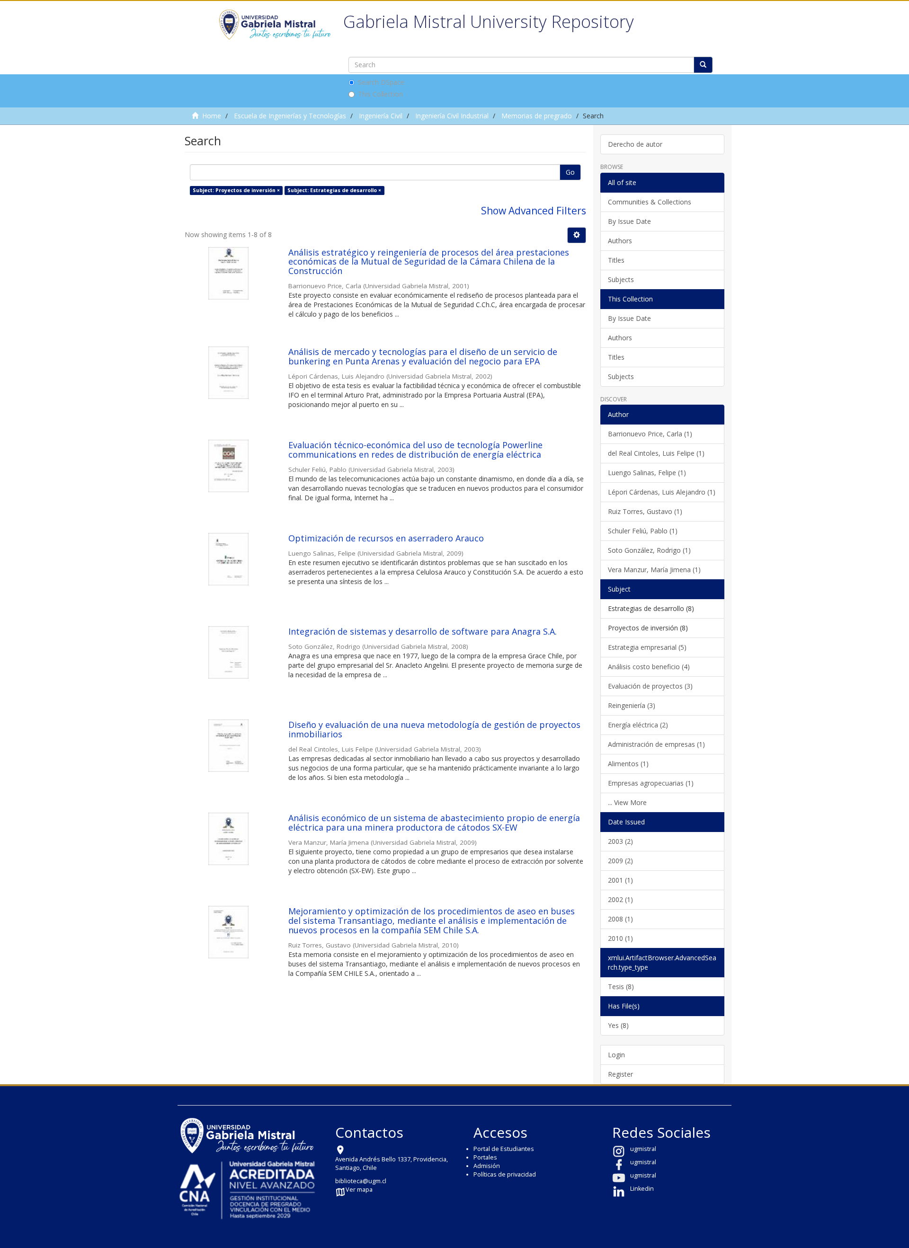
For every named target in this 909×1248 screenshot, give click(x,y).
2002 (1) (620, 899)
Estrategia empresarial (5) (647, 647)
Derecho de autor (635, 144)
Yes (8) (618, 1025)
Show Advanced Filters (533, 210)
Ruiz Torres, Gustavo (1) (645, 511)
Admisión (486, 1166)
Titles (616, 260)
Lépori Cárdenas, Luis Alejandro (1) (661, 491)
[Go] (703, 65)
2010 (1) (620, 938)
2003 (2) (620, 841)
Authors (620, 240)
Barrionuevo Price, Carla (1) (650, 433)
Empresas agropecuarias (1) (651, 783)
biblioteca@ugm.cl (360, 1181)
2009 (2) (620, 860)
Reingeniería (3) (631, 705)
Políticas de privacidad (504, 1174)
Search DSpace (381, 82)
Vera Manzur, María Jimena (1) (654, 569)
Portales (485, 1157)
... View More (627, 802)
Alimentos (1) (628, 763)
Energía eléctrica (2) (638, 724)
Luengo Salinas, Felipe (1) (647, 472)
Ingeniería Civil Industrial (452, 115)
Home (211, 115)
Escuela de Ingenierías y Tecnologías (290, 115)
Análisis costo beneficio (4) (649, 666)
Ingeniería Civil (380, 115)
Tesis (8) (621, 986)
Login (616, 1054)
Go (570, 172)
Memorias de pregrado (536, 115)
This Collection (380, 93)
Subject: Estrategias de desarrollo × (334, 190)
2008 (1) (620, 918)
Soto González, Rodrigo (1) (649, 550)
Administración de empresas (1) (656, 744)
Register (620, 1074)
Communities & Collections (649, 201)
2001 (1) (620, 880)
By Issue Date (629, 221)
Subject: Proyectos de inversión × (236, 190)
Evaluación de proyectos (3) (650, 686)
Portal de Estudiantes (503, 1149)
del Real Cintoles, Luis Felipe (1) (656, 453)
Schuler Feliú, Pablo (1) (642, 530)
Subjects (621, 279)
